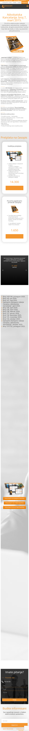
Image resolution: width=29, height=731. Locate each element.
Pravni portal (5, 2)
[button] (27, 6)
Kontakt (19, 2)
